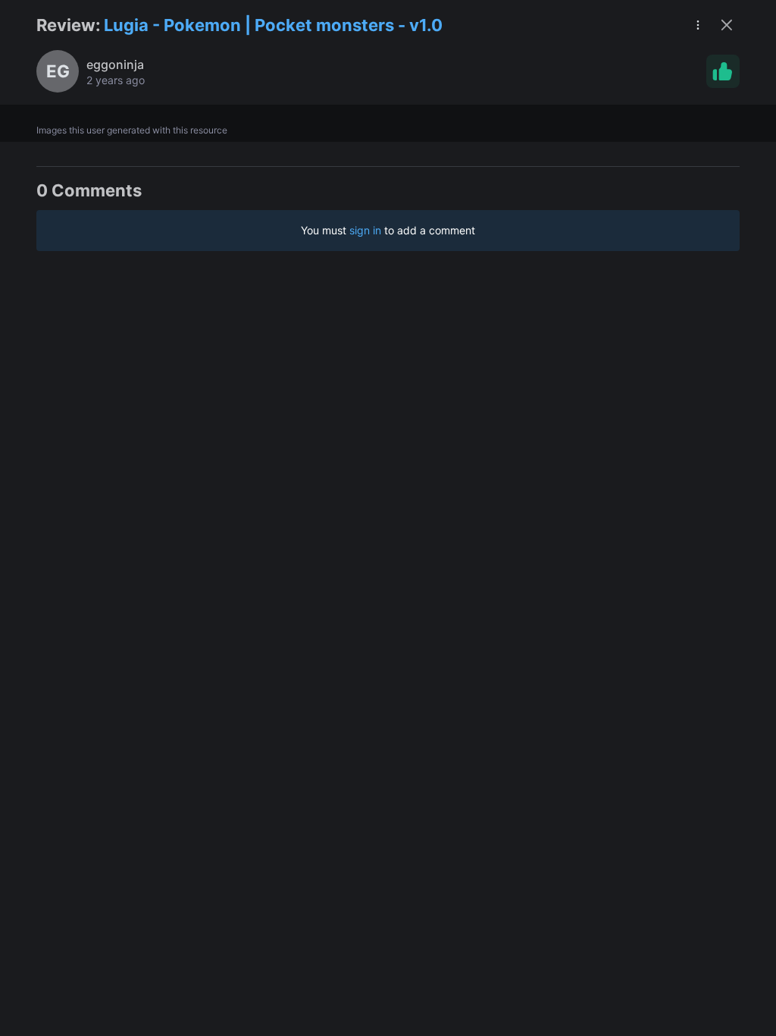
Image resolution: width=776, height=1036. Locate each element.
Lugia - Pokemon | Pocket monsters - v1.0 (273, 25)
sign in (365, 230)
